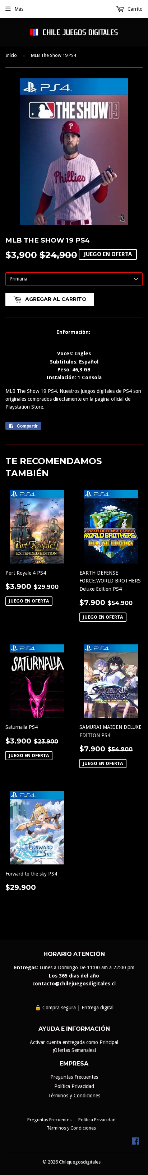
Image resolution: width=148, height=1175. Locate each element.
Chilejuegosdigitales (80, 1162)
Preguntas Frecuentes (74, 1077)
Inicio (11, 55)
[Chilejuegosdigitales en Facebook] (135, 1143)
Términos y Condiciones (74, 1095)
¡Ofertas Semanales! (74, 1050)
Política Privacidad (74, 1086)
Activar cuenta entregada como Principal (74, 1042)
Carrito (134, 9)
